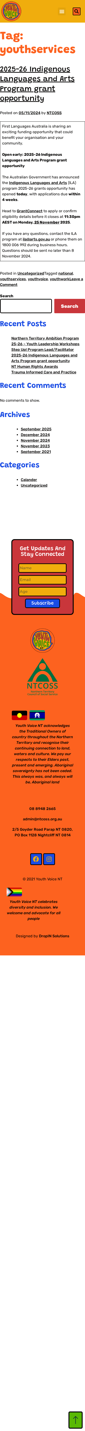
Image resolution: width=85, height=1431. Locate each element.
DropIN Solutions (54, 936)
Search (6, 296)
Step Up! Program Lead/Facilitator (42, 349)
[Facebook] (36, 859)
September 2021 (36, 451)
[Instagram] (49, 859)
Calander (29, 479)
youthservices (13, 279)
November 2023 (35, 446)
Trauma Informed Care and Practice (43, 372)
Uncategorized (30, 273)
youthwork (59, 279)
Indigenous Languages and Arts (38, 182)
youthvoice (38, 279)
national (65, 273)
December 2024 (35, 435)
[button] (62, 11)
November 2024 (35, 440)
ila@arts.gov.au (36, 239)
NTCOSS (54, 113)
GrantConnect (29, 211)
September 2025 (36, 429)
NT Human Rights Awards (34, 366)
